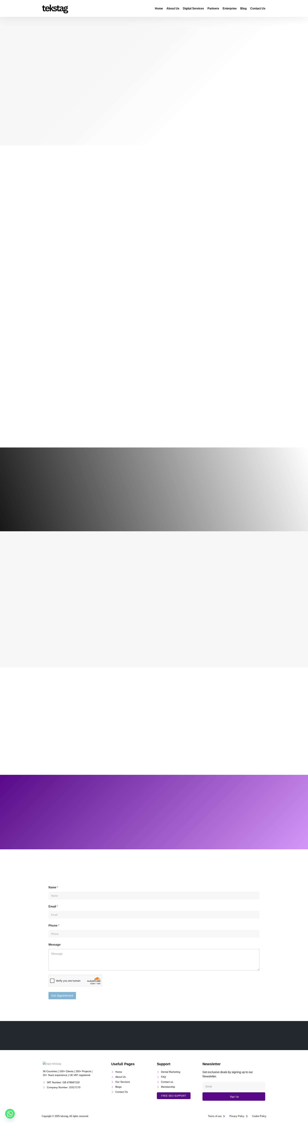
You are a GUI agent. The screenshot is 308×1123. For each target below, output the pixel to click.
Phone (53, 925)
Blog (243, 8)
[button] (174, 1095)
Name (53, 887)
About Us (172, 8)
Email (53, 906)
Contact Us (257, 8)
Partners (213, 8)
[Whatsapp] (10, 1114)
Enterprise (230, 8)
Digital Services (193, 8)
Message (54, 944)
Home (159, 8)
